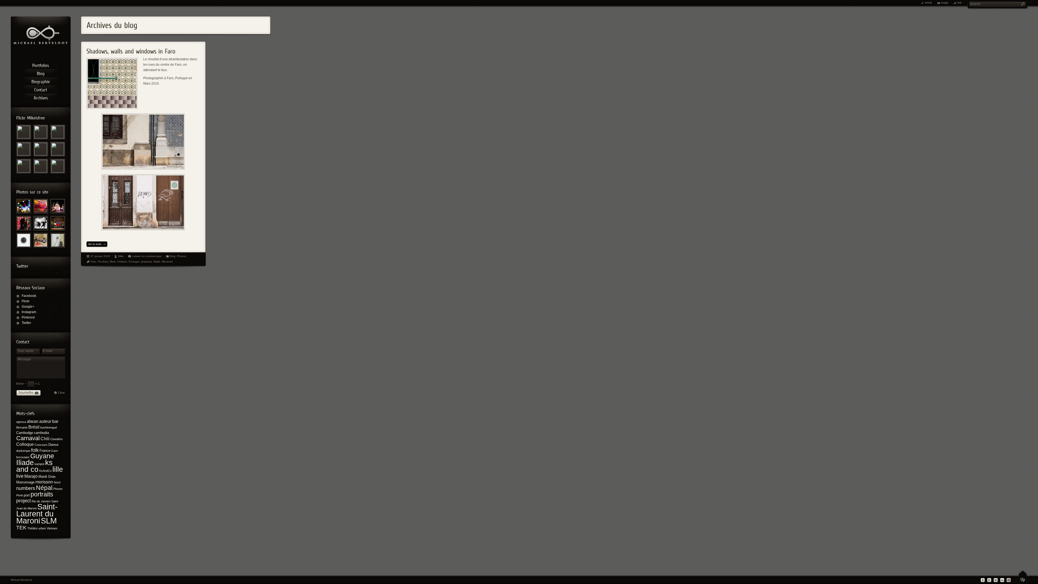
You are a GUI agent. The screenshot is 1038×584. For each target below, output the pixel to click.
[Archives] (40, 97)
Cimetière (56, 439)
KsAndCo (45, 470)
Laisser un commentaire (147, 256)
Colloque (25, 444)
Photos (181, 256)
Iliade (25, 462)
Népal (44, 487)
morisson (44, 482)
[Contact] (40, 89)
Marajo (31, 476)
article (928, 2)
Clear (61, 392)
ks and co (34, 465)
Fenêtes (103, 261)
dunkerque (23, 450)
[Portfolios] (40, 65)
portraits (42, 494)
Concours (41, 444)
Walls (157, 261)
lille (57, 469)
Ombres (122, 261)
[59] (40, 240)
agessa (21, 421)
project (23, 500)
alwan (32, 421)
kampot (39, 464)
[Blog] (40, 73)
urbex (42, 528)
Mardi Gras (47, 476)
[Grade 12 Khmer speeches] (40, 206)
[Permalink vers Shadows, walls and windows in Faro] (130, 49)
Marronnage (25, 482)
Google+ (28, 306)
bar (55, 421)
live (20, 476)
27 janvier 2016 (100, 256)
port (27, 495)
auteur (45, 421)
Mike (121, 256)
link (959, 2)
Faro (93, 261)
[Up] (1022, 577)
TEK (21, 527)
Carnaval (28, 438)
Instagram (29, 312)
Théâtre (32, 528)
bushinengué (48, 427)
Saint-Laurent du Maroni (37, 513)
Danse (53, 445)
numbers (25, 488)
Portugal (134, 261)
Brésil (33, 427)
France (44, 451)
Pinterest (28, 317)
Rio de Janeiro (41, 501)
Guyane (42, 456)
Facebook (29, 296)
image (945, 2)
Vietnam (52, 528)
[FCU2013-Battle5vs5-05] (57, 223)
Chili (45, 438)
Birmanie (22, 427)
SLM (49, 520)
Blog (172, 256)
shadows (146, 261)
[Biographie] (40, 81)
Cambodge (24, 433)
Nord (57, 482)
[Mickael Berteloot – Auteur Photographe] (40, 43)
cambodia (41, 433)
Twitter (26, 323)
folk (35, 450)
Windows (167, 261)
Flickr (25, 301)
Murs (113, 261)
